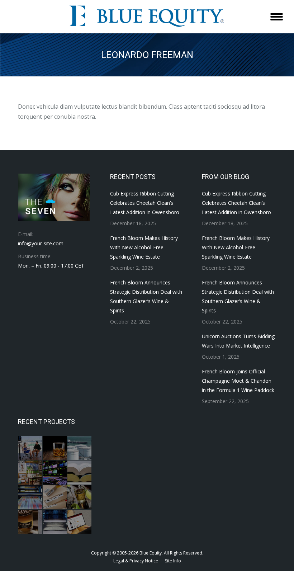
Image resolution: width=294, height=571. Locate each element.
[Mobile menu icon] (276, 17)
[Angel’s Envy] (55, 448)
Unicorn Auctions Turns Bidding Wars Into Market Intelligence (238, 341)
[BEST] (55, 473)
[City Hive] (79, 522)
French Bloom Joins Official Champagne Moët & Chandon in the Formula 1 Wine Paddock (238, 380)
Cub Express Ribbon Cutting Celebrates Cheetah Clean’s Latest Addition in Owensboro (144, 203)
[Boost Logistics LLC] (55, 497)
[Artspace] (30, 473)
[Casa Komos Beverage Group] (79, 497)
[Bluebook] (79, 473)
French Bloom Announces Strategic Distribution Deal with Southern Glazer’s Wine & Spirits (146, 296)
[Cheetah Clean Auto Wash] (55, 522)
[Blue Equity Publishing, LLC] (30, 497)
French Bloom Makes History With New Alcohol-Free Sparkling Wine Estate (144, 247)
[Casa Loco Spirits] (30, 522)
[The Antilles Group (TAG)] (79, 448)
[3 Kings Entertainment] (30, 448)
